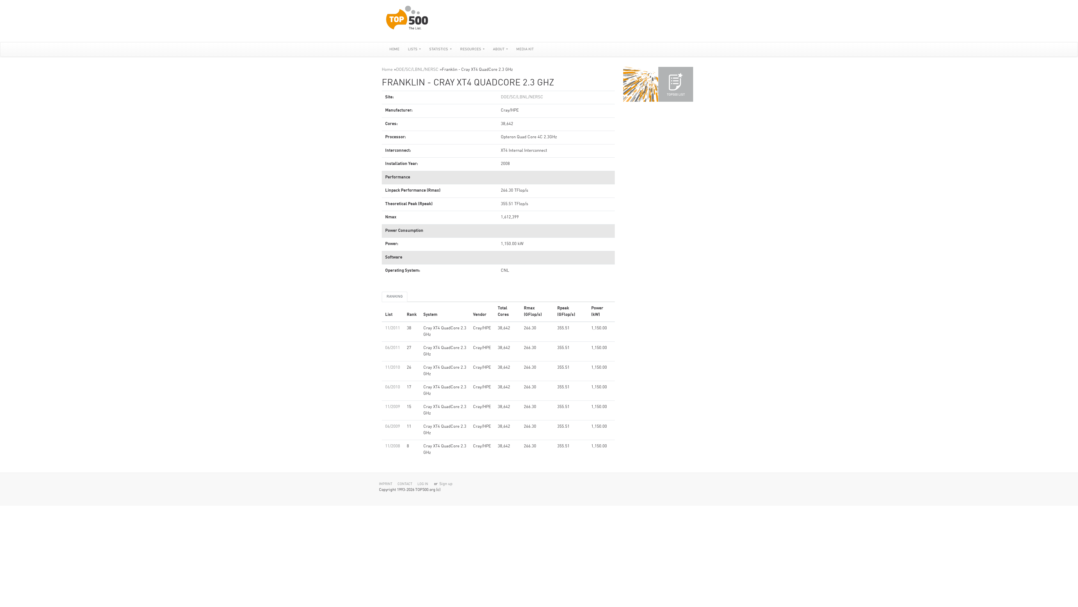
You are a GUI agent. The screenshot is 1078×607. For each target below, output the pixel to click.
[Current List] (675, 84)
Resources (471, 49)
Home (394, 49)
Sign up (446, 484)
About (499, 49)
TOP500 (640, 84)
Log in (422, 484)
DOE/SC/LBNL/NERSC (417, 70)
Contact (405, 484)
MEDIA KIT (525, 49)
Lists (413, 49)
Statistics (439, 49)
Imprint (385, 484)
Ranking (395, 296)
